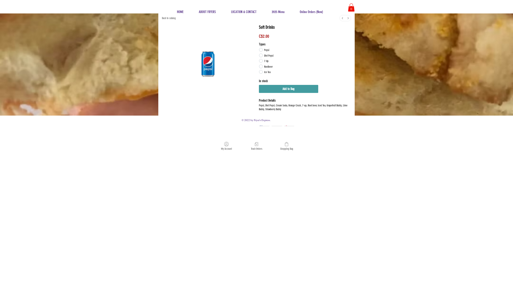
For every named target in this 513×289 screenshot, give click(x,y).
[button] (351, 7)
